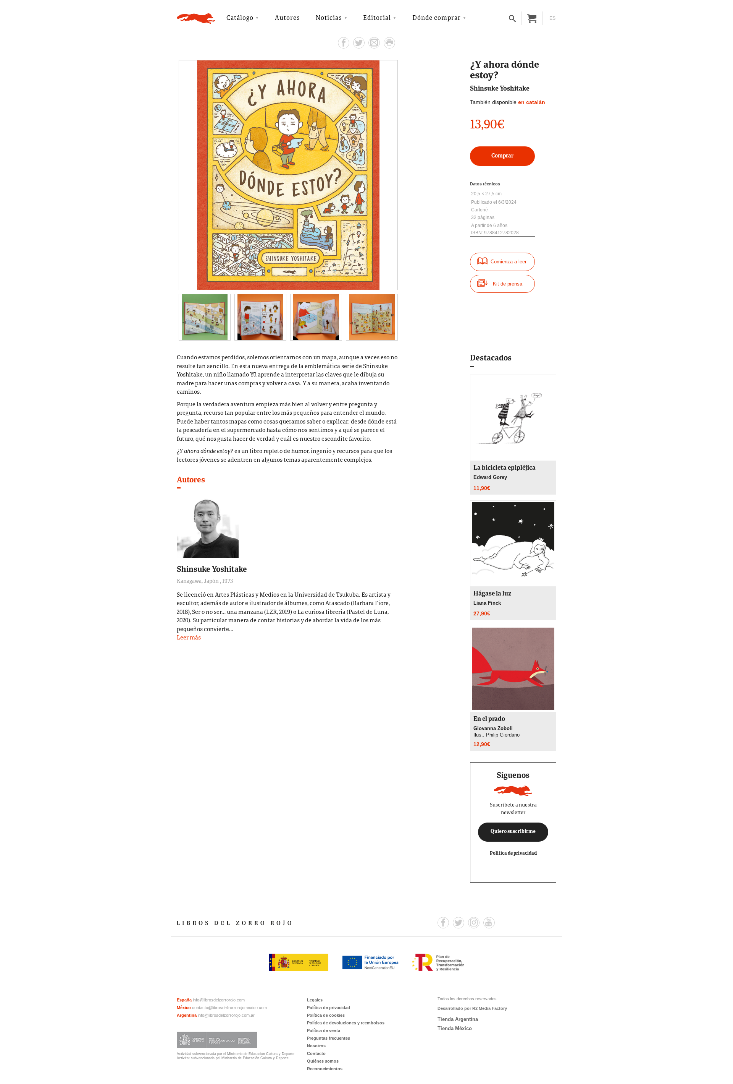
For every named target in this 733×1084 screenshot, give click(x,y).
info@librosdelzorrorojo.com (219, 1000)
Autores (287, 18)
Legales (315, 1000)
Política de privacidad (513, 853)
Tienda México (455, 1028)
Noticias (329, 18)
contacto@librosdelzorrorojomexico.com (229, 1007)
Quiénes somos (323, 1061)
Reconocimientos (324, 1068)
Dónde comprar (436, 18)
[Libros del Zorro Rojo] (196, 18)
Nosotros (316, 1045)
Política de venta (323, 1030)
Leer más (189, 638)
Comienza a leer (508, 262)
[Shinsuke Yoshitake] (208, 527)
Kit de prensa (507, 284)
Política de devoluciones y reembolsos (345, 1023)
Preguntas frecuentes (328, 1038)
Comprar (502, 156)
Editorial (377, 18)
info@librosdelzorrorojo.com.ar (226, 1015)
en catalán (531, 102)
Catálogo (239, 18)
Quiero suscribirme (513, 832)
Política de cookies (326, 1015)
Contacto (316, 1053)
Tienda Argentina (458, 1019)
